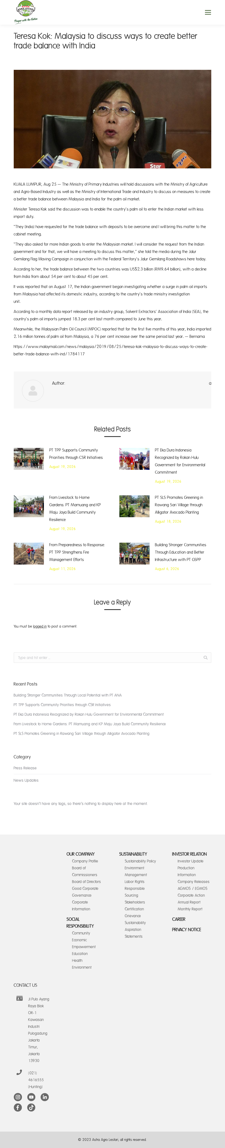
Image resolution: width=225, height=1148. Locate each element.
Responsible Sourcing (135, 892)
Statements (134, 936)
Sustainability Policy (140, 861)
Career (178, 919)
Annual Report (189, 902)
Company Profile (85, 861)
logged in (40, 626)
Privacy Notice (186, 929)
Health (77, 961)
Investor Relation (189, 854)
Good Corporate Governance (85, 892)
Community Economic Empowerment (84, 940)
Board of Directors (86, 882)
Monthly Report (190, 909)
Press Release (25, 768)
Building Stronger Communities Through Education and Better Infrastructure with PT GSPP (180, 552)
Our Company (81, 854)
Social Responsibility (80, 923)
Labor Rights (135, 882)
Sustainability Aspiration (135, 926)
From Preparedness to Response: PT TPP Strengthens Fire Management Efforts (77, 552)
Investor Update (191, 861)
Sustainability (133, 854)
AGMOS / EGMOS (192, 889)
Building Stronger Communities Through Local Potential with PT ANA (68, 695)
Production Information (187, 871)
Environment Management (136, 871)
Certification (134, 909)
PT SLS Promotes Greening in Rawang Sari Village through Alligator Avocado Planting (179, 505)
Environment (82, 967)
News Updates (26, 780)
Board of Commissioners (84, 871)
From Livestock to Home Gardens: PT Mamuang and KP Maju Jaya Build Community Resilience (75, 508)
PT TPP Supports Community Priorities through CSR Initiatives (76, 454)
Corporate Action (191, 895)
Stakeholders (135, 902)
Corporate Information (81, 905)
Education (80, 954)
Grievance (133, 916)
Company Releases (194, 882)
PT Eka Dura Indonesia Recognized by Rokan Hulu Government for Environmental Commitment (180, 461)
